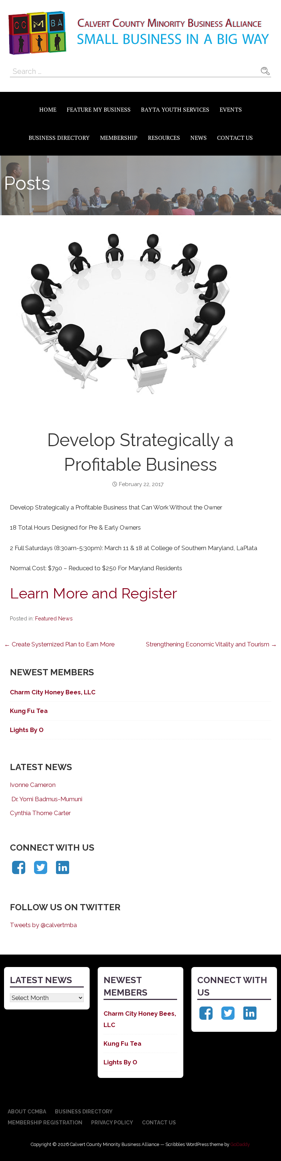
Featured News (54, 618)
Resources (164, 138)
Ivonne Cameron (33, 784)
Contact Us (235, 138)
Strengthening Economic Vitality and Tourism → (211, 644)
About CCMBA (27, 1112)
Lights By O (27, 729)
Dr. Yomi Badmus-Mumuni (46, 799)
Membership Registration (45, 1122)
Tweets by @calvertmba (43, 925)
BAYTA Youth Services (175, 109)
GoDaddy (240, 1144)
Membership (119, 138)
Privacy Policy (112, 1122)
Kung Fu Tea (29, 710)
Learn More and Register (93, 593)
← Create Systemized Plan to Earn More (59, 644)
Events (231, 109)
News (198, 138)
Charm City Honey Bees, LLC (52, 692)
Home (47, 109)
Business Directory (59, 138)
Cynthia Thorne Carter (40, 813)
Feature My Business (99, 109)
